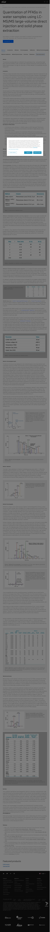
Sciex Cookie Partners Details (13, 149)
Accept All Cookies (37, 152)
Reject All (28, 152)
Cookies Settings (13, 152)
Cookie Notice (35, 147)
